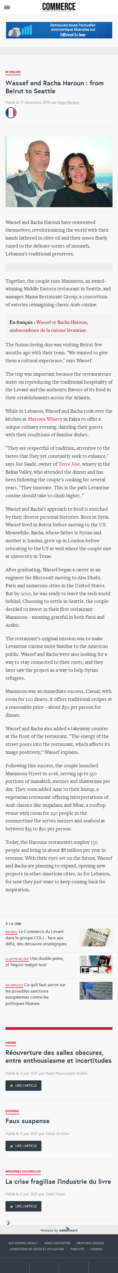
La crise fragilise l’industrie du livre (58, 1181)
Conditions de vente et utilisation (37, 1249)
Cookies (97, 1249)
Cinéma (10, 1043)
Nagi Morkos (68, 102)
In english (13, 72)
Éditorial (12, 1111)
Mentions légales (90, 1243)
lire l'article (26, 1085)
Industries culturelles (23, 1172)
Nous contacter (57, 1243)
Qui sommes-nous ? (23, 1243)
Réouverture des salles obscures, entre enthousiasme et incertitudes (58, 1056)
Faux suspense (27, 1121)
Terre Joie (69, 463)
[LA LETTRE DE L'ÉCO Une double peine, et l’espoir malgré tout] (59, 954)
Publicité (77, 1249)
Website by (49, 1230)
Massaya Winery (45, 418)
